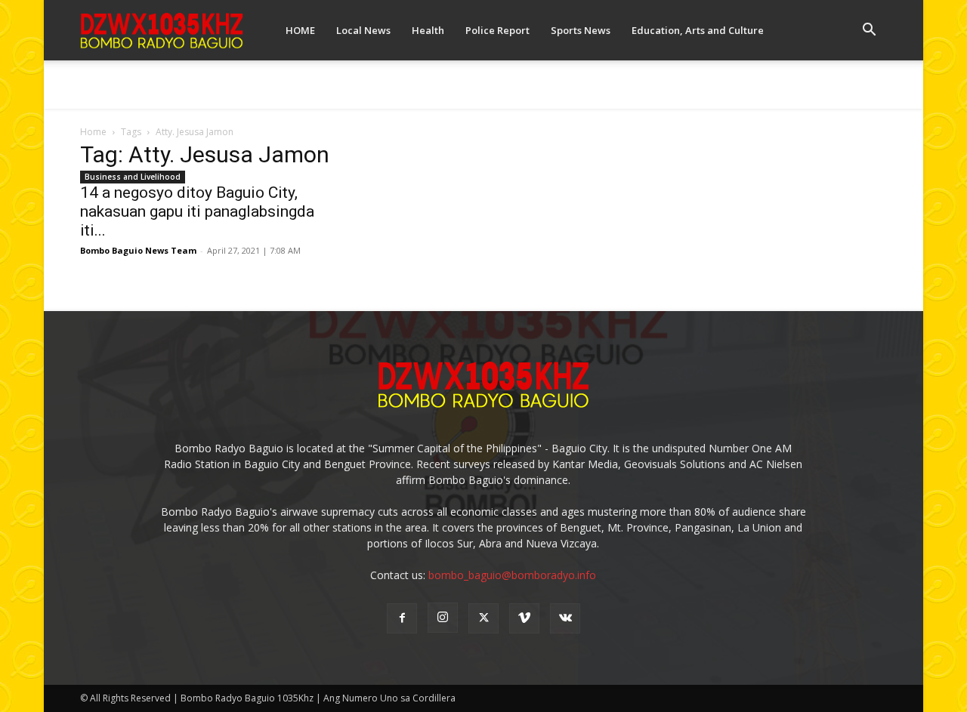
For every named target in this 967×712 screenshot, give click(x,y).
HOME (300, 30)
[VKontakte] (565, 618)
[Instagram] (443, 618)
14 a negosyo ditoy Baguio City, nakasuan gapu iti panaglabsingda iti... (197, 211)
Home (93, 131)
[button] (869, 31)
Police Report (497, 30)
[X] (483, 618)
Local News (363, 30)
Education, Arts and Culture (698, 30)
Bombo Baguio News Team (138, 250)
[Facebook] (402, 618)
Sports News (580, 30)
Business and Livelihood (133, 176)
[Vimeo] (524, 618)
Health (428, 30)
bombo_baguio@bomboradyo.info (512, 575)
